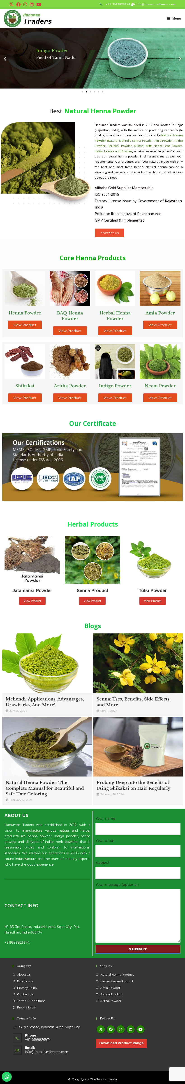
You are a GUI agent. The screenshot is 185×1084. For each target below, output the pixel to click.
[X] (101, 1029)
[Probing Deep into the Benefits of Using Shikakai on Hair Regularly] (138, 747)
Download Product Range (121, 1043)
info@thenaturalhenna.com (155, 4)
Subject (102, 862)
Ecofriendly (25, 981)
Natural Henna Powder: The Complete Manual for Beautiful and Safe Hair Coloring (45, 788)
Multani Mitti (142, 146)
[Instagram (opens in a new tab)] (25, 4)
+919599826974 (17, 942)
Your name (105, 818)
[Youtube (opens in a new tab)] (38, 4)
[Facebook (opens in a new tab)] (18, 4)
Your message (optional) (117, 884)
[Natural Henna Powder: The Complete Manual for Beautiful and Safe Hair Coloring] (47, 747)
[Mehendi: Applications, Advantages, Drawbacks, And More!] (47, 663)
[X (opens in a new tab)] (12, 4)
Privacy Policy (27, 988)
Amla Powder (164, 141)
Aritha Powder (110, 1001)
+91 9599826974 (117, 4)
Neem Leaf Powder (168, 146)
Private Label (26, 1007)
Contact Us (25, 994)
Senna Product (111, 994)
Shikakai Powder (120, 146)
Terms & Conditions (31, 1001)
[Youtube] (140, 1029)
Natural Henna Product (117, 974)
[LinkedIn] (130, 1029)
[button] (5, 58)
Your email (105, 840)
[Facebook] (110, 1029)
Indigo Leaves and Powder (113, 151)
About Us (23, 974)
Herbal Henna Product (116, 981)
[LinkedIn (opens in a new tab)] (31, 4)
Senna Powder (142, 141)
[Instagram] (120, 1029)
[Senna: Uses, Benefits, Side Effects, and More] (138, 663)
